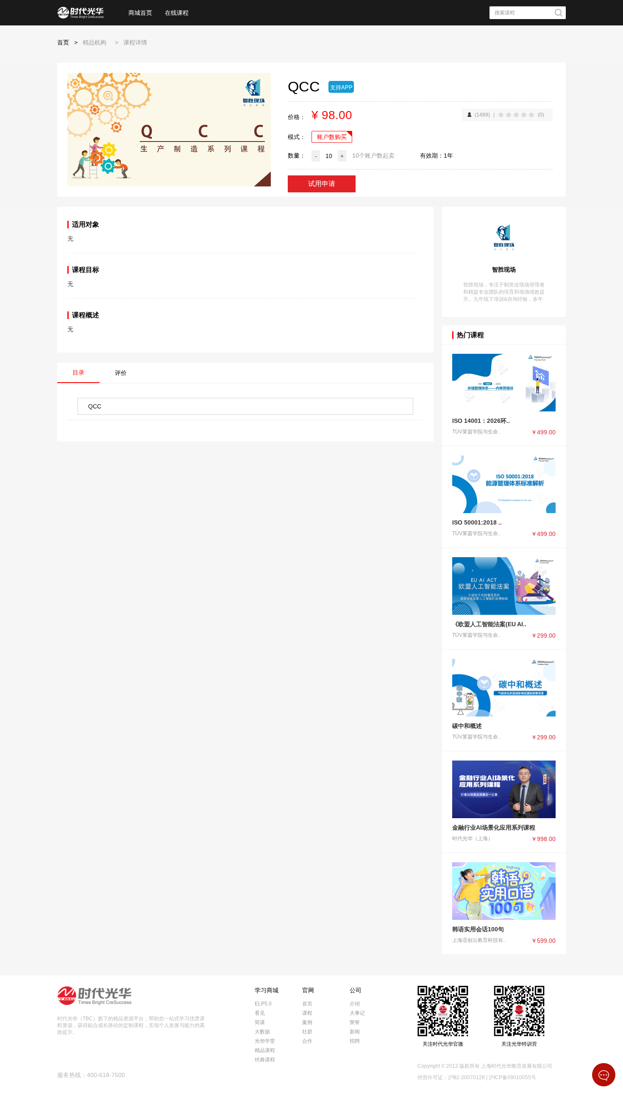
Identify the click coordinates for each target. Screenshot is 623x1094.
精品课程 (265, 1050)
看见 (260, 1013)
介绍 (355, 1004)
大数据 (262, 1032)
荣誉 (355, 1022)
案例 (307, 1022)
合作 (307, 1041)
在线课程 (177, 12)
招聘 (355, 1041)
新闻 (355, 1032)
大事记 (357, 1013)
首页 (63, 42)
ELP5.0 (263, 1004)
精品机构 (94, 42)
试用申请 (321, 183)
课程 (307, 1013)
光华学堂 (265, 1041)
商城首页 (140, 12)
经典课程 (265, 1060)
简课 (260, 1022)
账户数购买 (332, 136)
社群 (307, 1032)
